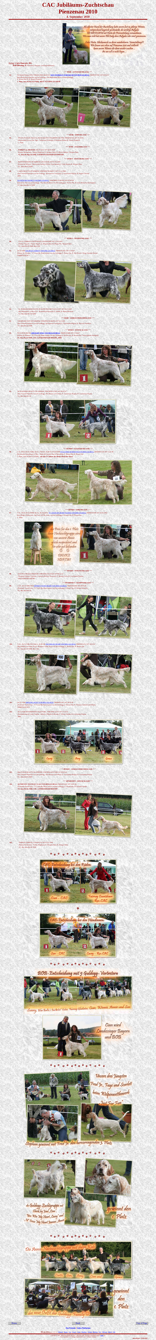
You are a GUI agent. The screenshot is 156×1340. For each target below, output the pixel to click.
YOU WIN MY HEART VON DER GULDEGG (60, 644)
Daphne (84, 1332)
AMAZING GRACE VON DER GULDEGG (40, 702)
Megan (104, 1332)
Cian (78, 1332)
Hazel (110, 1332)
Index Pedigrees (83, 1328)
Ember (90, 1332)
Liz (70, 1332)
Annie (66, 1332)
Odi (114, 1332)
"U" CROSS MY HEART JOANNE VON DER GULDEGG (67, 513)
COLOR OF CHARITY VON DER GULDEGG (40, 251)
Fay (100, 1332)
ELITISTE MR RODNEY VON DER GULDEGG (33, 180)
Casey (74, 1332)
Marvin (95, 1332)
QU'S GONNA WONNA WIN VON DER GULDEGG (77, 452)
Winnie (60, 1332)
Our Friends (71, 1328)
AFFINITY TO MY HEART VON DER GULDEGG (50, 586)
